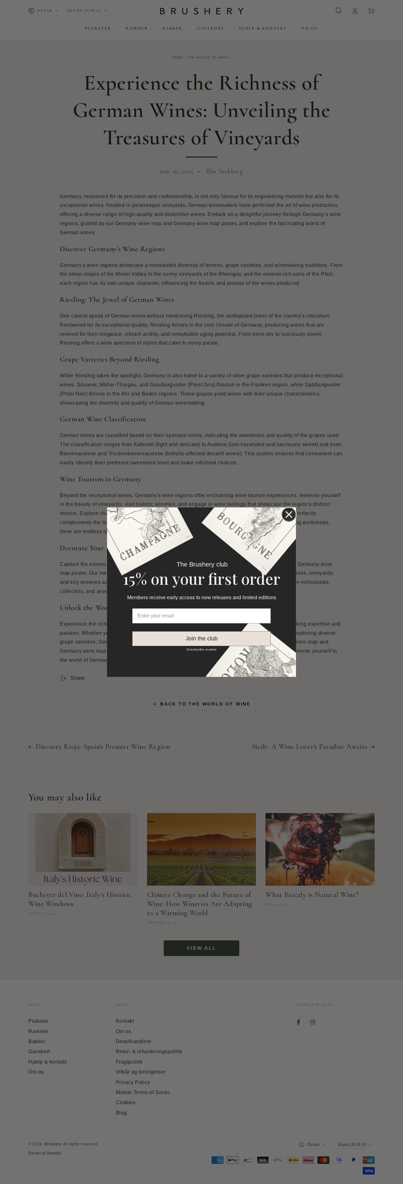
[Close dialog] (289, 514)
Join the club (202, 638)
